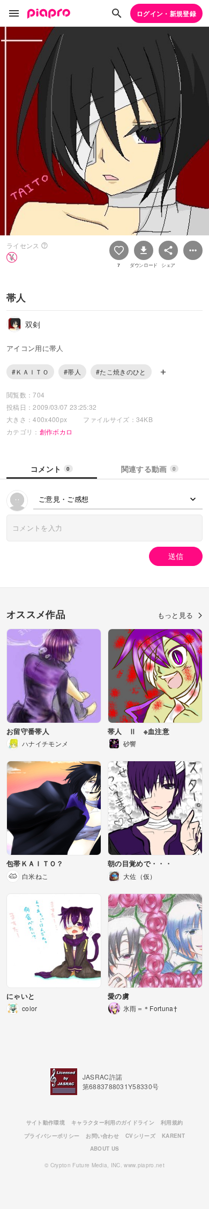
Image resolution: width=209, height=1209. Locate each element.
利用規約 (172, 1122)
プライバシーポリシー (51, 1135)
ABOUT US (105, 1148)
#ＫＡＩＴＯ (30, 371)
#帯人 (72, 371)
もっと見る (175, 615)
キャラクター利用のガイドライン (112, 1122)
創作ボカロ (56, 431)
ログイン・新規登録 (166, 13)
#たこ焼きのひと (121, 371)
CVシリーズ (140, 1135)
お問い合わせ (102, 1135)
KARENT (173, 1135)
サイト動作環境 (45, 1122)
